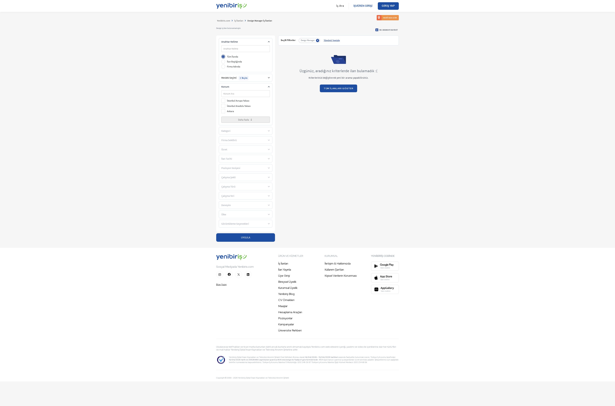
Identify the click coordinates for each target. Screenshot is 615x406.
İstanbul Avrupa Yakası (238, 100)
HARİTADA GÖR (390, 17)
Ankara (230, 111)
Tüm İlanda (232, 56)
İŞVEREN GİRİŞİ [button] (362, 6)
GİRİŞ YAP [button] (388, 6)
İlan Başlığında (234, 61)
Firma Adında (233, 66)
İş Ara (340, 6)
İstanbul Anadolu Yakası (239, 105)
